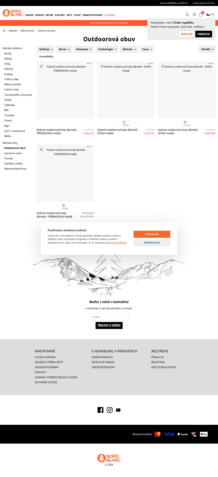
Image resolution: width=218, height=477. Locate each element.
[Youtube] (118, 410)
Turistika (9, 115)
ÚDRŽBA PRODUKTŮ (102, 357)
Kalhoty (8, 68)
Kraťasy (8, 74)
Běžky (7, 136)
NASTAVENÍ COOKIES (46, 382)
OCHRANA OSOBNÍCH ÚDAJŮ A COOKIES (56, 377)
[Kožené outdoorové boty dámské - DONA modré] (186, 90)
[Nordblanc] (13, 13)
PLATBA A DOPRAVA (45, 357)
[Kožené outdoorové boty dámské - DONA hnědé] (126, 90)
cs (212, 14)
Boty (69, 15)
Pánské (29, 15)
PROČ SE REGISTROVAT (163, 367)
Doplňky (60, 15)
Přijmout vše (152, 234)
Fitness (8, 120)
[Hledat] (187, 14)
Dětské (49, 15)
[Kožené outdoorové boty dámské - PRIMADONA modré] (65, 90)
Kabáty (8, 58)
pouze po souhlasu (115, 242)
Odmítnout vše (152, 242)
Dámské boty (27, 30)
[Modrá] (126, 123)
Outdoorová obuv (15, 148)
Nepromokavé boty (15, 168)
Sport (77, 15)
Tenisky (8, 158)
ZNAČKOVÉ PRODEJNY (103, 367)
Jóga (6, 125)
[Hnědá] (187, 123)
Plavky (7, 99)
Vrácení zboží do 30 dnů (204, 3)
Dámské (39, 15)
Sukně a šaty (11, 89)
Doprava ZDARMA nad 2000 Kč (174, 3)
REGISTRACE (158, 362)
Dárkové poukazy (93, 15)
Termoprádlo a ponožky (18, 94)
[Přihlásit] (194, 14)
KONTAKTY (41, 372)
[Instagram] (110, 410)
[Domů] (4, 30)
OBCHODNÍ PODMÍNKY (47, 367)
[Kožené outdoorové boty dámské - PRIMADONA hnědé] (65, 173)
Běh (6, 110)
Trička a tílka (11, 79)
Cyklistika (9, 105)
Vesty (7, 63)
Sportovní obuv (13, 153)
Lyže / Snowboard (14, 131)
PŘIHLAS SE (157, 357)
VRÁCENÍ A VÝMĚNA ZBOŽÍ (49, 362)
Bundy (8, 53)
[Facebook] (100, 410)
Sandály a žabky (13, 163)
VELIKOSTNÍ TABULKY (103, 362)
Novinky (110, 15)
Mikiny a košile (12, 84)
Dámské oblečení (12, 48)
